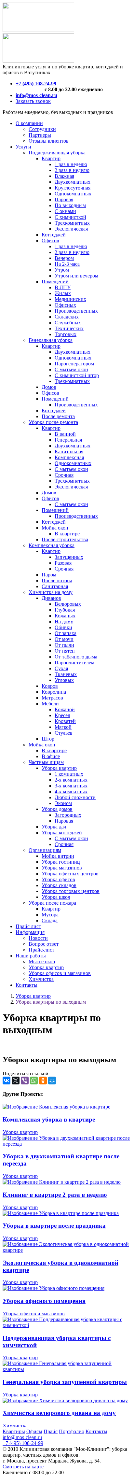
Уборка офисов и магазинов (34, 1313)
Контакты (96, 1431)
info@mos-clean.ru (22, 1437)
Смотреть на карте (23, 1466)
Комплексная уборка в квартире (49, 1119)
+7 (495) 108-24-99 (23, 1443)
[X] (16, 1080)
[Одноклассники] (43, 1080)
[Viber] (25, 1080)
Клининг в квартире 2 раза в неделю (55, 1194)
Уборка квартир (33, 996)
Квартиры (14, 1431)
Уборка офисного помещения (44, 1300)
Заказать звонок (33, 101)
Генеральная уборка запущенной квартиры (65, 1381)
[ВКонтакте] (6, 1080)
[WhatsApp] (34, 1080)
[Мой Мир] (52, 1080)
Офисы (34, 1431)
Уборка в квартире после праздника (54, 1225)
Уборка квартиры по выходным (51, 1002)
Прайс (51, 1431)
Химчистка (15, 1425)
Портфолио (71, 1431)
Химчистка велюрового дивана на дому (59, 1412)
